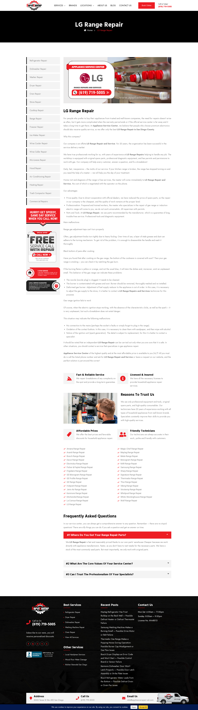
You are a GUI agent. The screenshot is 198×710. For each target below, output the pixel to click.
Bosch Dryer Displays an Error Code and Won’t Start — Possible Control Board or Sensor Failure (117, 658)
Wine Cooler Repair (39, 143)
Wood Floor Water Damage (76, 659)
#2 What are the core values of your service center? (99, 564)
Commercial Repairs (39, 201)
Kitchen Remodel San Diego (76, 664)
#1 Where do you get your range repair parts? (96, 535)
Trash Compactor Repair (40, 193)
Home (90, 30)
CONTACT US (125, 5)
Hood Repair (35, 168)
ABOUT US (102, 5)
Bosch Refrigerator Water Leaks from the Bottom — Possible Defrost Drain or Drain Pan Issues (117, 681)
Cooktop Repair (37, 110)
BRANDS (73, 5)
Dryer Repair (35, 85)
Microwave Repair (38, 160)
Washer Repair (36, 77)
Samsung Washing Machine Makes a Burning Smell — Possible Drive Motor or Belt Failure (118, 631)
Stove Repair (35, 102)
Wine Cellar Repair (38, 151)
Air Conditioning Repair (40, 176)
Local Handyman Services (75, 654)
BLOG (113, 5)
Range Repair (36, 118)
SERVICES (58, 5)
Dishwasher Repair (38, 68)
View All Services (72, 637)
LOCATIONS (86, 5)
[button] (117, 535)
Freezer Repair (36, 127)
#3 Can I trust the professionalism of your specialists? (99, 574)
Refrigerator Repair (38, 60)
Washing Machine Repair (74, 627)
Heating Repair (36, 184)
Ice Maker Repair (37, 135)
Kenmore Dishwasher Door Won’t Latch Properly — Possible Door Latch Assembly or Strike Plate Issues (117, 670)
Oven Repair (35, 93)
